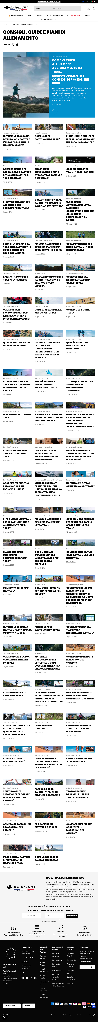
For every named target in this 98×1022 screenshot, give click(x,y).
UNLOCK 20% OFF (49, 533)
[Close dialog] (68, 481)
